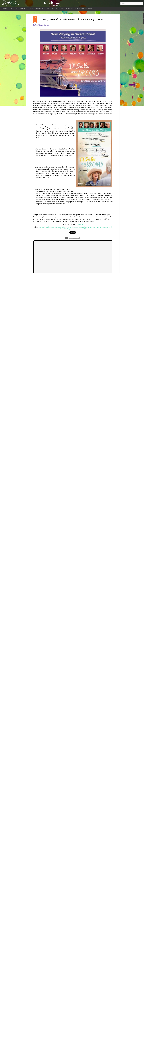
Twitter (58, 8)
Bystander (81, 224)
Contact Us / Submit (40, 8)
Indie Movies (103, 227)
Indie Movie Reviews (92, 227)
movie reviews (74, 229)
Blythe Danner (50, 227)
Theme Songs (50, 8)
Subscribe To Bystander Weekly (83, 8)
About (17, 8)
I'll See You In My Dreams (70, 227)
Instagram (64, 8)
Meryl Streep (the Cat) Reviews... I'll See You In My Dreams (73, 19)
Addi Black (41, 227)
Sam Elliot (83, 229)
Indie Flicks (82, 227)
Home (12, 8)
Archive (32, 8)
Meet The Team (24, 8)
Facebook (71, 8)
